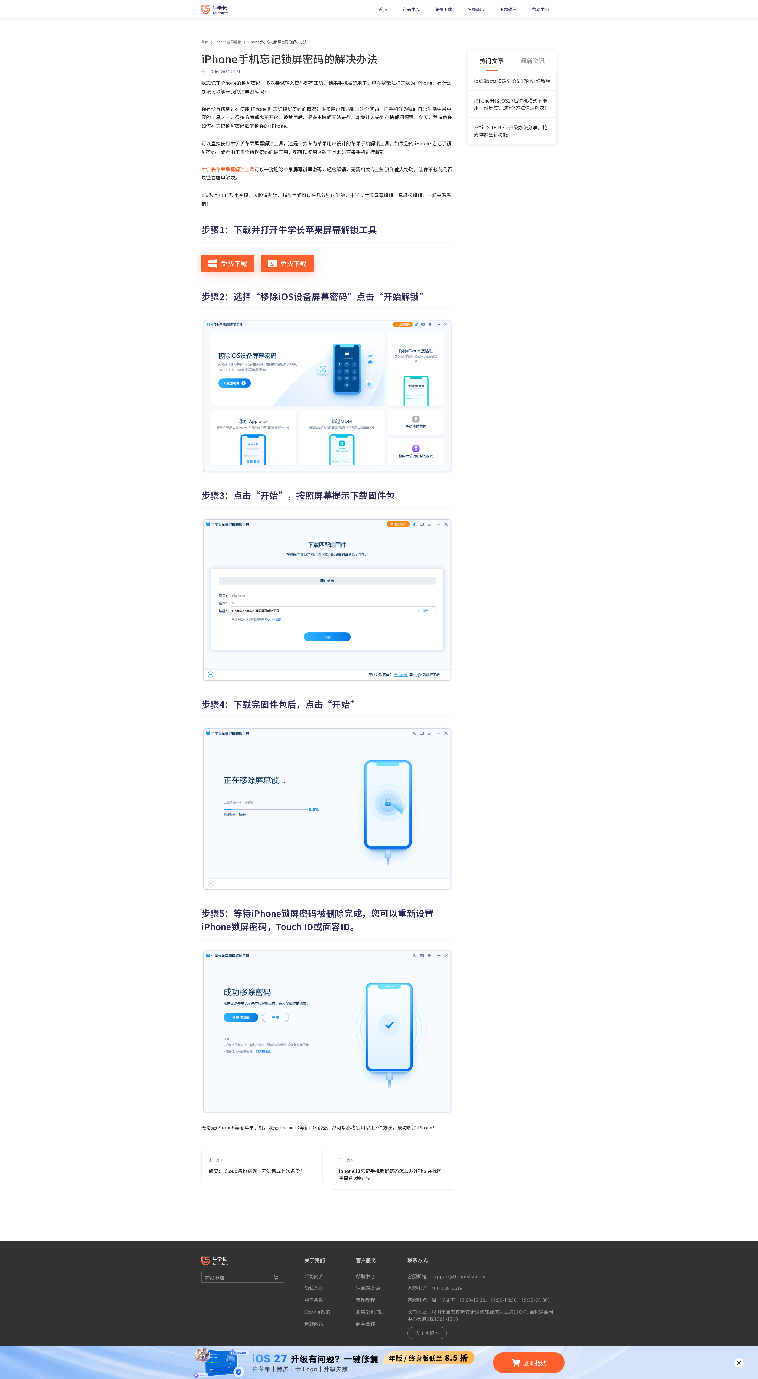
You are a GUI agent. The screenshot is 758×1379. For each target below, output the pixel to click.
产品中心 (411, 9)
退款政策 (314, 1323)
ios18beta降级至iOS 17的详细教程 (512, 80)
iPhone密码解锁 (228, 41)
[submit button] (276, 1277)
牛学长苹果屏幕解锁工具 (227, 169)
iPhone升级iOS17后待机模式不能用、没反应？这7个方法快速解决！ (511, 104)
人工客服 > (427, 1333)
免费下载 (443, 9)
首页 (383, 9)
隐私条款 (314, 1288)
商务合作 (365, 1323)
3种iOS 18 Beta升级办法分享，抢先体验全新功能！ (510, 131)
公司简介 (314, 1276)
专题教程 (508, 9)
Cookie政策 (317, 1311)
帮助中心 (540, 9)
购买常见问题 (370, 1311)
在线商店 (475, 9)
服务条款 (314, 1299)
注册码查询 (368, 1288)
